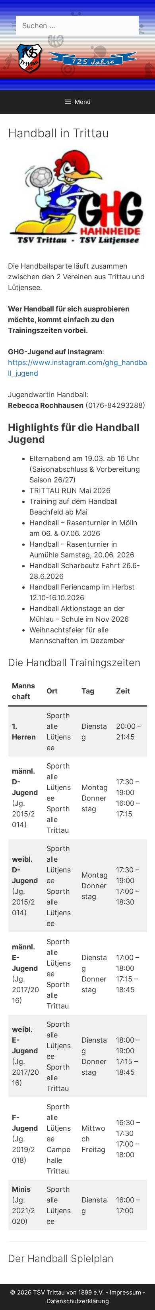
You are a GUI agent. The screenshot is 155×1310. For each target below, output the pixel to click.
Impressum (125, 1292)
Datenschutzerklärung (77, 1301)
